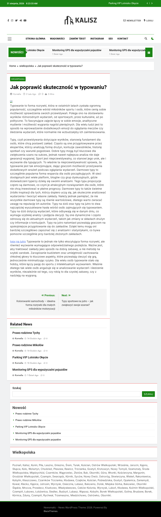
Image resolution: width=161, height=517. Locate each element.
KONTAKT (122, 38)
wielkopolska (18, 79)
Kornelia (17, 94)
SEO (110, 38)
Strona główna (35, 38)
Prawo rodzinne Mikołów (27, 345)
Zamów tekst (77, 38)
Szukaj (16, 388)
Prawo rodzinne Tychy (26, 332)
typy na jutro (18, 241)
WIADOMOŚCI (57, 38)
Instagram (97, 38)
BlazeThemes (50, 511)
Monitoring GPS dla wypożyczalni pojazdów (70, 50)
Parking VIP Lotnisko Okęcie (124, 3)
